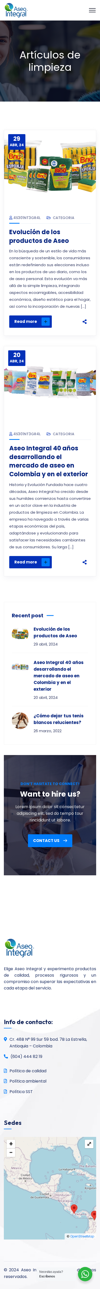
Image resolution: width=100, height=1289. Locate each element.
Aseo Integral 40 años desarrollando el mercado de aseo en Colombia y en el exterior (48, 461)
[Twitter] (85, 294)
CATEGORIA (63, 217)
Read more (25, 321)
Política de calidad (27, 1071)
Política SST (21, 1092)
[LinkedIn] (85, 315)
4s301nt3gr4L (27, 217)
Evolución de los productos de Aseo (39, 236)
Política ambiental (27, 1081)
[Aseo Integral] (16, 10)
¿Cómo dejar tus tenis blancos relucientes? (59, 719)
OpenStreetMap (82, 1236)
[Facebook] (85, 283)
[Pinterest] (85, 305)
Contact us (46, 840)
